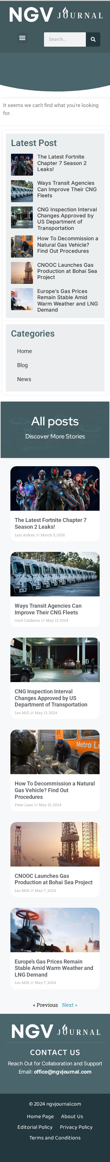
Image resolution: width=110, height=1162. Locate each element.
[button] (22, 38)
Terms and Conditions (55, 1138)
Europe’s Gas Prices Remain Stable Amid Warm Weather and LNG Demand (67, 300)
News (24, 379)
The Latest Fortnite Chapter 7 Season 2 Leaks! (61, 163)
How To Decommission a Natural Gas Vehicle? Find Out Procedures (67, 244)
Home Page (40, 1116)
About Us (72, 1116)
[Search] (93, 39)
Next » (69, 1004)
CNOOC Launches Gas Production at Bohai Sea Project (67, 271)
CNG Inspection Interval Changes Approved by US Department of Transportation (67, 218)
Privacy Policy (76, 1127)
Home (24, 351)
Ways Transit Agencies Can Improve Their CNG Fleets (67, 189)
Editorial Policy (35, 1127)
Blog (22, 365)
